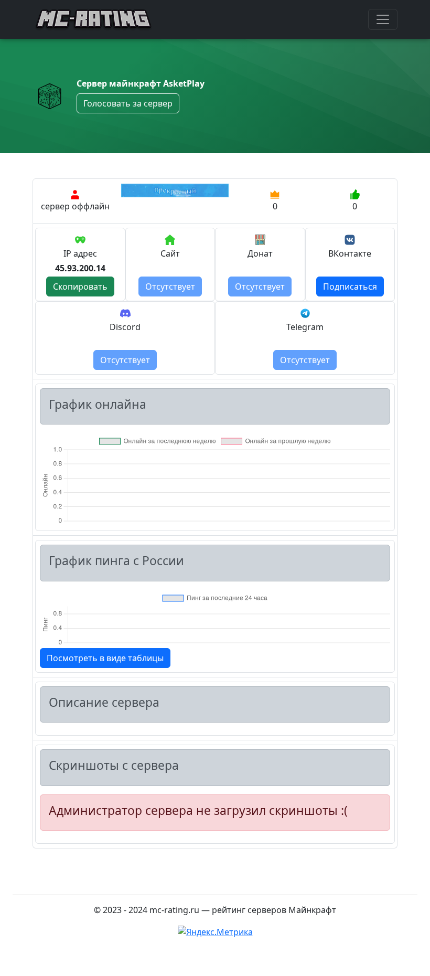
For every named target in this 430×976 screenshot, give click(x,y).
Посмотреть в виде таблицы (105, 658)
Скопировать (80, 286)
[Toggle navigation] (382, 19)
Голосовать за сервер (128, 103)
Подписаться (350, 286)
